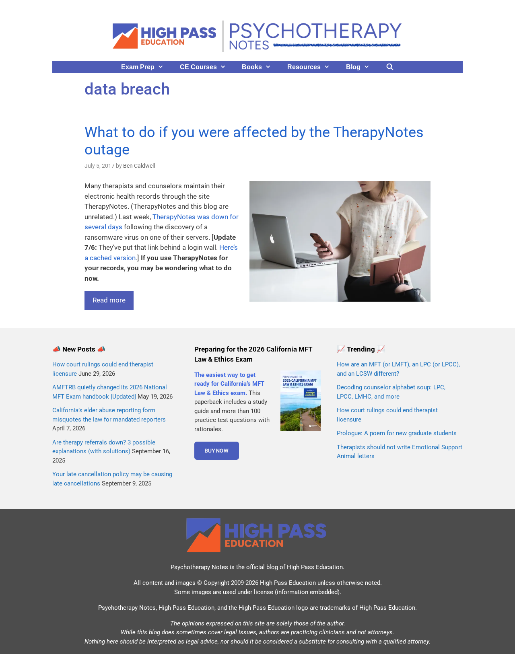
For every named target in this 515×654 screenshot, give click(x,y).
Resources (304, 67)
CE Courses (198, 67)
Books (252, 67)
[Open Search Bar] (390, 67)
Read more (109, 300)
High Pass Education (315, 567)
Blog (353, 67)
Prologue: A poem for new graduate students (397, 433)
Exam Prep (137, 67)
